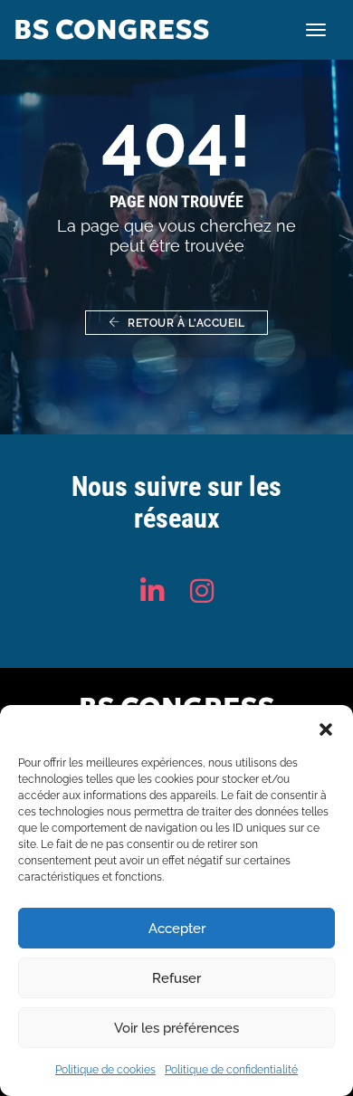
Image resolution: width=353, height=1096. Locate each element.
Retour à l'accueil (185, 323)
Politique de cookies (105, 1069)
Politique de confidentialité (231, 1069)
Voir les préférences (176, 1028)
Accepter (176, 928)
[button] (326, 728)
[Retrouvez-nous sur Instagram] (202, 591)
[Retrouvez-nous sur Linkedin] (152, 591)
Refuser (176, 978)
